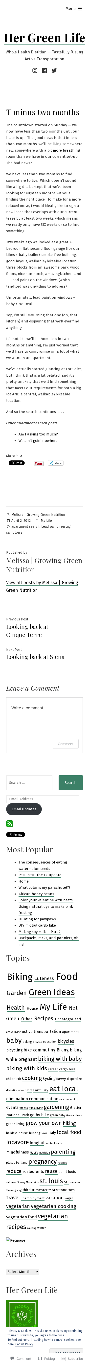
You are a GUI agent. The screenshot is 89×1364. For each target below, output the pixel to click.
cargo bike (67, 1069)
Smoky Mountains (28, 1182)
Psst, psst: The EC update (40, 875)
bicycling (14, 1049)
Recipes (43, 1018)
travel (13, 1197)
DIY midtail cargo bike (37, 925)
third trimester (35, 1190)
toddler (53, 1190)
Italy (52, 1133)
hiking (69, 1123)
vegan (69, 1198)
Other (26, 1019)
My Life (46, 521)
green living (15, 1124)
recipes (62, 1162)
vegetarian (18, 1206)
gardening (56, 1107)
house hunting (30, 1133)
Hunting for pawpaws (37, 919)
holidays (12, 1133)
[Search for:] (29, 782)
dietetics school (16, 1090)
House (32, 1008)
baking (27, 1042)
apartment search (25, 526)
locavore (17, 1142)
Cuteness (44, 978)
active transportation (41, 1031)
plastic (10, 1162)
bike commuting (39, 1050)
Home (24, 881)
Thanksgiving (14, 1190)
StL (66, 1182)
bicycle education (45, 1042)
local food (69, 1132)
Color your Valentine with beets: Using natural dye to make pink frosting (46, 906)
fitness (24, 1108)
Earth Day (40, 1090)
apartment (70, 1032)
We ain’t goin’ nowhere (38, 440)
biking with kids (26, 1068)
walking (31, 1228)
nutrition (44, 1152)
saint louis (14, 532)
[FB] (44, 70)
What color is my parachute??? (44, 887)
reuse (51, 1171)
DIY (29, 1090)
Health (16, 1007)
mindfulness (17, 1152)
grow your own (44, 1123)
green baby (57, 1115)
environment (67, 1099)
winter (41, 1228)
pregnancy (42, 1161)
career (53, 1069)
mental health (53, 1143)
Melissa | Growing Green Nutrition (38, 515)
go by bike (39, 1115)
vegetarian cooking (53, 1206)
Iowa (44, 1133)
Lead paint (49, 526)
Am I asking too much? (38, 434)
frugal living (36, 1108)
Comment (65, 744)
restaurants (33, 1171)
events (12, 1107)
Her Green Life (44, 37)
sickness (11, 1182)
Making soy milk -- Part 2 (40, 932)
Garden (17, 993)
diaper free (74, 1079)
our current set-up (61, 156)
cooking (32, 1078)
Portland (21, 1162)
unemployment (32, 1198)
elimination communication (32, 1098)
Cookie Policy (24, 1344)
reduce (14, 1171)
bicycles (66, 1041)
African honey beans (36, 894)
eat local (63, 1089)
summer (75, 1182)
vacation (54, 1198)
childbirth (13, 1079)
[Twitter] (53, 70)
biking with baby (60, 1058)
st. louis (51, 1181)
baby (14, 1040)
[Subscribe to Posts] (9, 823)
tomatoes (67, 1190)
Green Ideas (52, 992)
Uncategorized (68, 1019)
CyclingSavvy (54, 1078)
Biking (19, 977)
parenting (63, 1151)
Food (67, 976)
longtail (37, 1142)
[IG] (36, 70)
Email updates (24, 809)
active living (13, 1032)
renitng (65, 526)
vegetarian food (21, 1216)
